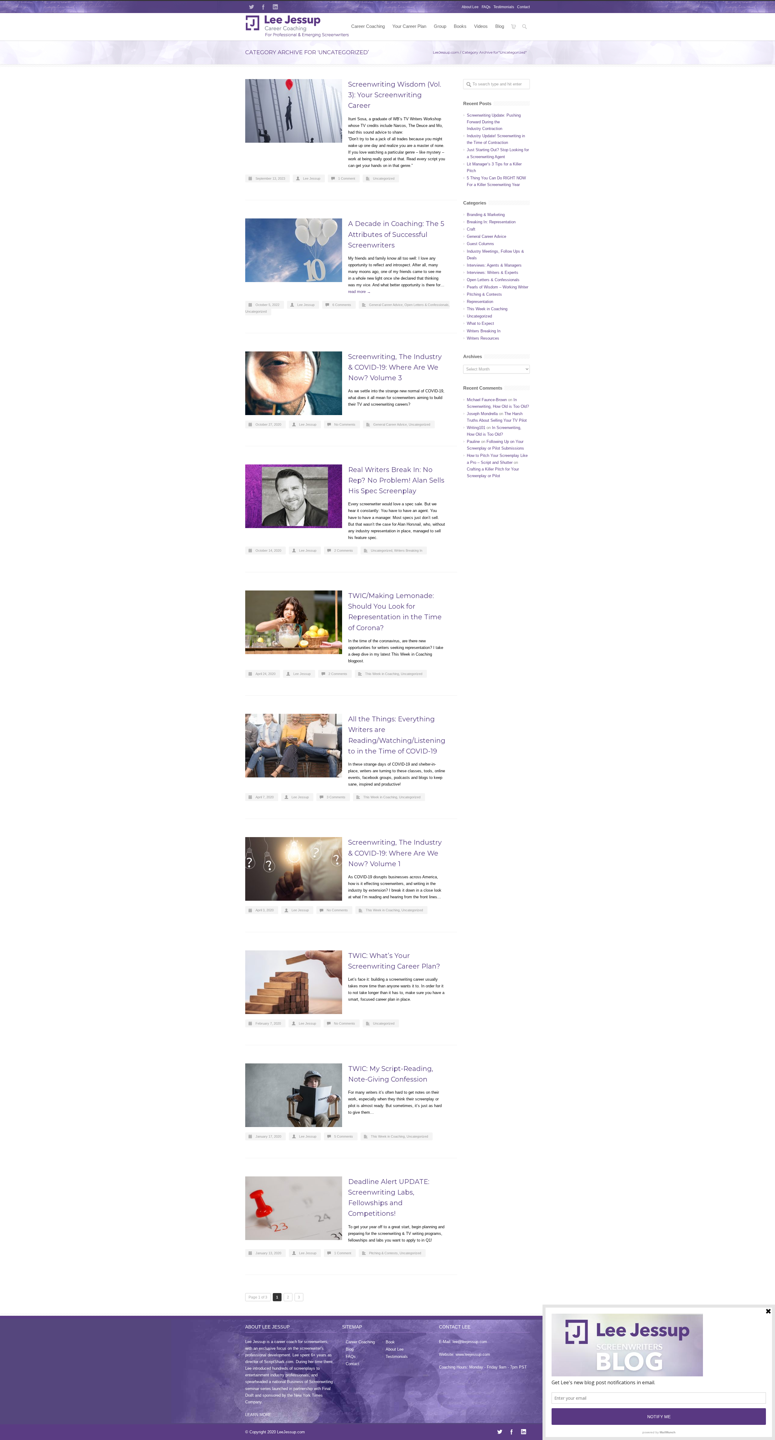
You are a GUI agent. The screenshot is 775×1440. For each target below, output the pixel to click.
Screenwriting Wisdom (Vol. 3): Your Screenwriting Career (394, 95)
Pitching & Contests (383, 1253)
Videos (481, 26)
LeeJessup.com (446, 52)
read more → (359, 291)
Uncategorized (383, 178)
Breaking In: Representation (491, 222)
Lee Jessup (311, 178)
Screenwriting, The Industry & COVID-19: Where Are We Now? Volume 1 (395, 853)
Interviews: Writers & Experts (492, 272)
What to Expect (480, 323)
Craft (471, 229)
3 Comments (336, 797)
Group (440, 26)
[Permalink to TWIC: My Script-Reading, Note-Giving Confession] (293, 1095)
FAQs (486, 7)
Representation (480, 301)
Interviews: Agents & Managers (494, 265)
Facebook (263, 7)
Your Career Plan (409, 26)
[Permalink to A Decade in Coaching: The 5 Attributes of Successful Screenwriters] (293, 250)
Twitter (251, 7)
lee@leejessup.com (470, 1341)
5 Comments (343, 1136)
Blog (499, 26)
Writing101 (476, 427)
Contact (523, 7)
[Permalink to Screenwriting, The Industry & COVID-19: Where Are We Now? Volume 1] (293, 869)
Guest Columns (480, 243)
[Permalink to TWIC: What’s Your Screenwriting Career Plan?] (293, 982)
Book (390, 1342)
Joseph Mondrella (482, 413)
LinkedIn (275, 7)
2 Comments (343, 550)
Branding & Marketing (486, 214)
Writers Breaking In (408, 550)
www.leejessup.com (473, 1354)
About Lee (470, 7)
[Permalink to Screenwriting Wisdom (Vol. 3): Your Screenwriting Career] (293, 111)
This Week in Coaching (382, 674)
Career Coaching (368, 26)
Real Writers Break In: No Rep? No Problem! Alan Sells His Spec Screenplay (396, 480)
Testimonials (503, 7)
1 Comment (346, 178)
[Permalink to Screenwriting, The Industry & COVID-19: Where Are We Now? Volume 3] (293, 383)
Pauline (473, 441)
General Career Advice (386, 305)
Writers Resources (483, 338)
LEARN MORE (258, 1414)
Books (460, 26)
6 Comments (341, 305)
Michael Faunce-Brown (487, 399)
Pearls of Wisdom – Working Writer (497, 287)
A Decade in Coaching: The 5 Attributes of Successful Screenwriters (396, 234)
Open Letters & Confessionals (426, 305)
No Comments (344, 424)
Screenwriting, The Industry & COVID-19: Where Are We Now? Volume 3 (395, 367)
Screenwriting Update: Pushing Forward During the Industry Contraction (494, 122)
